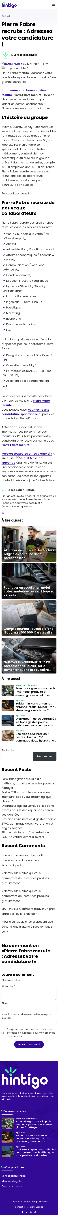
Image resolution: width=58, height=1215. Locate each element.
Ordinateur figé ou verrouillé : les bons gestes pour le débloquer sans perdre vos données (28, 810)
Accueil (6, 16)
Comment (8, 986)
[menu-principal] (53, 5)
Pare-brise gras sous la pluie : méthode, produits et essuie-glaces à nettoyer (28, 783)
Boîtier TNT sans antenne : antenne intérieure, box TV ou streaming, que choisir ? (26, 796)
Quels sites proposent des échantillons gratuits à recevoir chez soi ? (27, 927)
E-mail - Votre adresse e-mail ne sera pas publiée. (26, 1016)
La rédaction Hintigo (26, 54)
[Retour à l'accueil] (23, 5)
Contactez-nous (12, 1186)
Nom (5, 1003)
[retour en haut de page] (53, 1198)
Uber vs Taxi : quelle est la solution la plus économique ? (25, 860)
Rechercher (8, 750)
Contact (19, 1207)
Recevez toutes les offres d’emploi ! (27, 454)
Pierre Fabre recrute (15, 445)
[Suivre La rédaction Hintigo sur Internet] (3, 513)
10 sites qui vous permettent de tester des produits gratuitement (25, 878)
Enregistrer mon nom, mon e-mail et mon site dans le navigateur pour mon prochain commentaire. (31, 1033)
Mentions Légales (12, 1181)
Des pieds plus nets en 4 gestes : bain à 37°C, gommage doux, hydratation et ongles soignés (29, 823)
